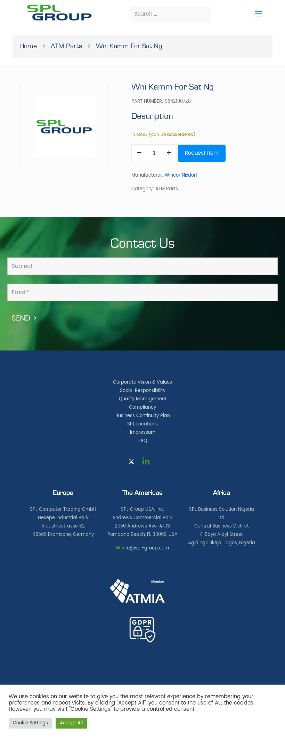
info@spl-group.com (145, 548)
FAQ (142, 441)
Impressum (142, 432)
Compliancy (142, 407)
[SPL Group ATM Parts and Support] (59, 20)
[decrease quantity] (139, 153)
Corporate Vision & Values (142, 382)
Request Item (202, 153)
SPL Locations (142, 424)
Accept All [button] (71, 723)
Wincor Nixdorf (181, 175)
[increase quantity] (169, 153)
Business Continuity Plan (142, 415)
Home (28, 46)
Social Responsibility (142, 390)
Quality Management (142, 399)
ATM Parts (66, 46)
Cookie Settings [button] (30, 723)
